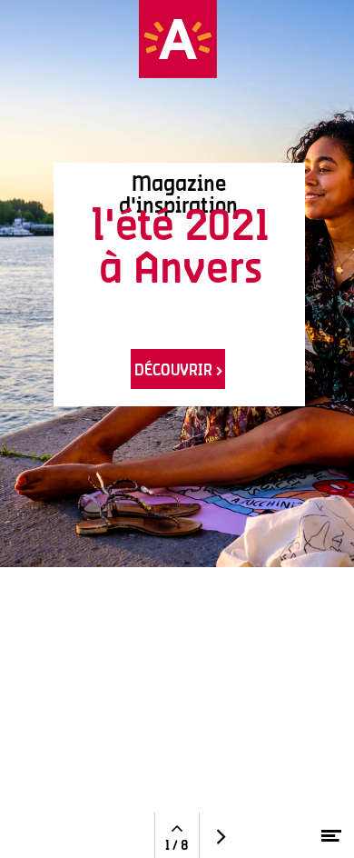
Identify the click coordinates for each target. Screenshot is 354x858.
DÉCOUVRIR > (178, 369)
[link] (178, 284)
